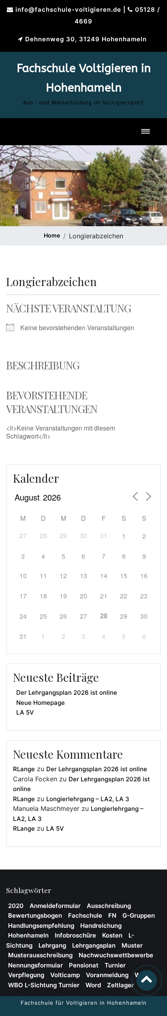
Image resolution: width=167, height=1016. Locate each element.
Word (93, 985)
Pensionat (83, 965)
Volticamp (65, 975)
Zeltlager (120, 985)
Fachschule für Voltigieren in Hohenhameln (84, 1002)
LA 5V (25, 712)
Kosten (112, 935)
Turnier (115, 965)
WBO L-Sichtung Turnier (43, 985)
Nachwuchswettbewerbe (116, 955)
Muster (132, 945)
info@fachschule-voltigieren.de (68, 9)
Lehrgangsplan (94, 945)
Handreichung (101, 925)
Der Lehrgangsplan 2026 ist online (66, 692)
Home (52, 235)
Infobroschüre (75, 935)
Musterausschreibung (40, 955)
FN (112, 915)
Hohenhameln (28, 935)
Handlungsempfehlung (41, 925)
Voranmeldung (107, 975)
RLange (24, 769)
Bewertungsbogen (35, 915)
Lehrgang (52, 945)
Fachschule (85, 915)
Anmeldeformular (55, 906)
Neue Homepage (40, 702)
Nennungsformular (35, 965)
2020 (16, 906)
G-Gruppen (138, 915)
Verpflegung (26, 975)
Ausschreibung (109, 906)
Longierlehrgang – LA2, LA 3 (87, 799)
